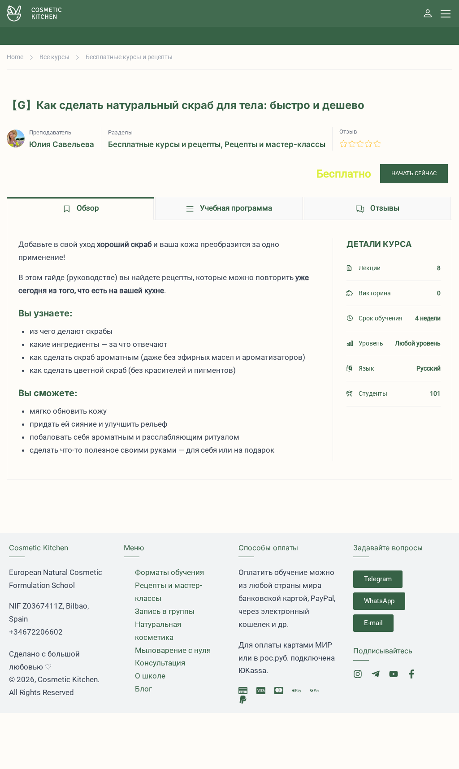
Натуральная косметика (158, 631)
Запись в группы (165, 611)
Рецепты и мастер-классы (275, 144)
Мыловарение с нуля (173, 650)
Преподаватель (50, 132)
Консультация (160, 662)
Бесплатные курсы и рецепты (129, 56)
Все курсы (54, 56)
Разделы (120, 132)
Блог (143, 688)
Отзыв (348, 131)
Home (15, 56)
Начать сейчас (414, 173)
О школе (150, 675)
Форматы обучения (169, 572)
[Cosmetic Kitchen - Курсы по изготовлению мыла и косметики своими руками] (41, 13)
